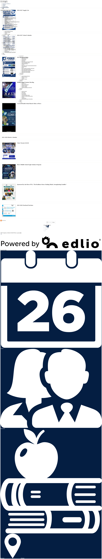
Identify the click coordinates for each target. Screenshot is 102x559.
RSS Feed (4, 220)
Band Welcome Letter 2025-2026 (27, 61)
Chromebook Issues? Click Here (10, 52)
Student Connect (7, 32)
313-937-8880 (19, 232)
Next (53, 222)
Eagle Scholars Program (9, 31)
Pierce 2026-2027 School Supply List (11, 26)
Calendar (4, 4)
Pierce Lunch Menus (25, 84)
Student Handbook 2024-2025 (10, 41)
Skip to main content (3, 0)
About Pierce (24, 59)
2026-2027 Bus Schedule (9, 28)
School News (7, 15)
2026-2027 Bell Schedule (9, 27)
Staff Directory (7, 22)
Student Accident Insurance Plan (10, 49)
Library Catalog (7, 34)
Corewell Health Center (9, 18)
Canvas (6, 20)
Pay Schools (7, 46)
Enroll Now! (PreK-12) (6, 3)
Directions (23, 60)
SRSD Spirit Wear (8, 19)
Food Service (7, 47)
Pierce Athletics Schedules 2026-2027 (11, 24)
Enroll (6, 23)
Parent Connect (5, 6)
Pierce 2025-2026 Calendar (9, 25)
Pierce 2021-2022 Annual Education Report (12, 21)
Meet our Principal (8, 14)
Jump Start (6, 45)
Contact (4, 5)
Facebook (1, 234)
